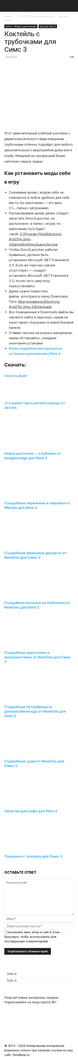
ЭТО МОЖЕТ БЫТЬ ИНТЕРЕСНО (28, 403)
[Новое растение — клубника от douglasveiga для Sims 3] (28, 445)
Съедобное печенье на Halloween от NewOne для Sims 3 (37, 605)
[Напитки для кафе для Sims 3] (28, 803)
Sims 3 (11, 980)
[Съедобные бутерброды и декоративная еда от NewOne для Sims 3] (28, 699)
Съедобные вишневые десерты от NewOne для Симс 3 (35, 555)
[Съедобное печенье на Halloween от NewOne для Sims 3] (28, 595)
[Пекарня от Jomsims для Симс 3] (28, 848)
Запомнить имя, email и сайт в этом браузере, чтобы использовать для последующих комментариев (32, 936)
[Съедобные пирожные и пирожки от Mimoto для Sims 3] (28, 495)
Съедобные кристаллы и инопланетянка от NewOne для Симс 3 (37, 657)
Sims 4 (11, 974)
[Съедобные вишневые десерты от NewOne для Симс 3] (28, 545)
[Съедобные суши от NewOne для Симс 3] (28, 753)
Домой (8, 16)
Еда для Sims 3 (48, 26)
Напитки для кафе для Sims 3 (30, 811)
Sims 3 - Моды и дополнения (36, 16)
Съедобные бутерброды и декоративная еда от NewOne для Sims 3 (35, 711)
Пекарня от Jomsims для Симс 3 (33, 856)
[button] (7, 6)
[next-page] (5, 864)
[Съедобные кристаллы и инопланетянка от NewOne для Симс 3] (28, 644)
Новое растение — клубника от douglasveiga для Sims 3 (32, 455)
